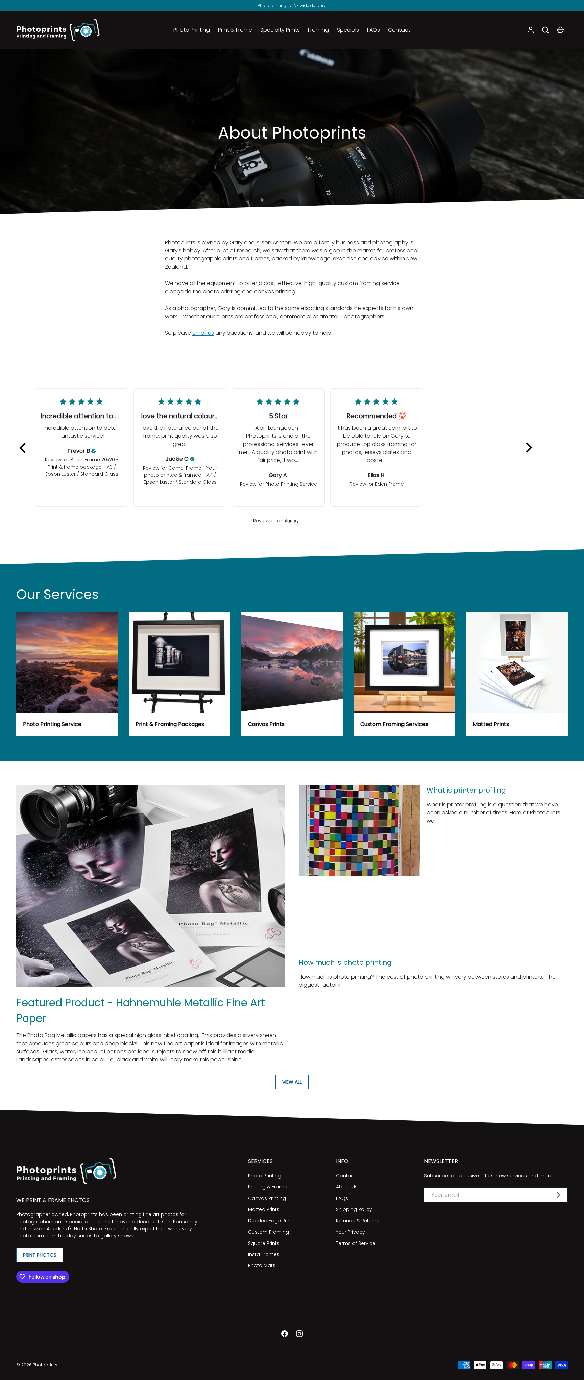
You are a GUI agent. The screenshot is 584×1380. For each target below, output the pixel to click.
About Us (347, 1186)
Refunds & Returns (357, 1220)
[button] (545, 30)
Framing (318, 30)
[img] (93, 451)
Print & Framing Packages (170, 724)
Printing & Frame (267, 1186)
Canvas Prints (266, 724)
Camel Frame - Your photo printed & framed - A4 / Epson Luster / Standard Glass (180, 475)
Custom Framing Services (394, 724)
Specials (348, 30)
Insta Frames (263, 1254)
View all (292, 1082)
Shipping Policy (354, 1209)
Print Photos (39, 1255)
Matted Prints (491, 724)
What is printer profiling (466, 790)
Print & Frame (235, 30)
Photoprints (45, 1365)
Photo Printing (191, 30)
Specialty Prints (280, 30)
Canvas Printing (267, 1198)
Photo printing (272, 5)
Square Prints (263, 1243)
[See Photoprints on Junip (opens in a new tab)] (291, 520)
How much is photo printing (345, 962)
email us (203, 333)
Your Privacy (350, 1232)
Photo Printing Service (291, 484)
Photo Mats (261, 1265)
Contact (399, 30)
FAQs (373, 30)
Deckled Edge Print (270, 1220)
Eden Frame (389, 484)
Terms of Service (355, 1243)
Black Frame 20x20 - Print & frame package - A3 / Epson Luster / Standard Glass (82, 466)
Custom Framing (268, 1232)
